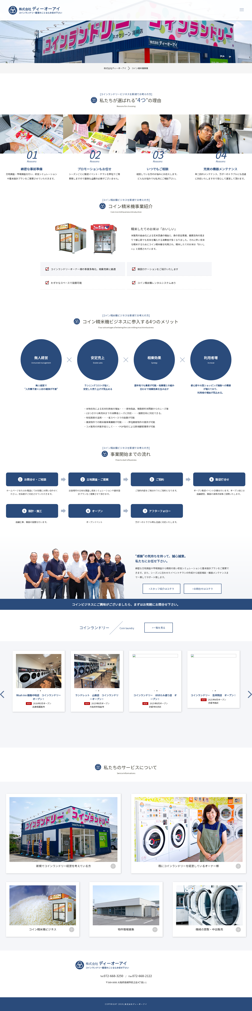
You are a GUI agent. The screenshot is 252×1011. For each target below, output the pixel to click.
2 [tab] (40, 690)
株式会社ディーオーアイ (115, 68)
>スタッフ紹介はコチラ (161, 588)
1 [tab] (37, 690)
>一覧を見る (158, 627)
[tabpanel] (38, 671)
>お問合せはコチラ (202, 588)
